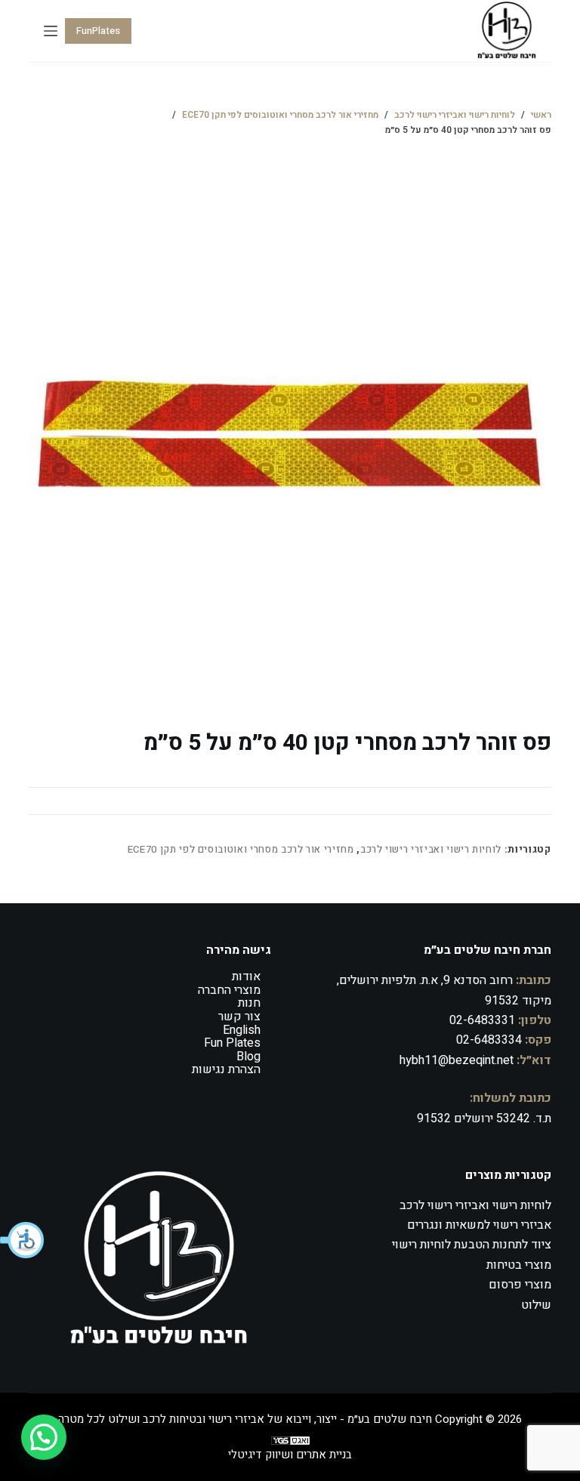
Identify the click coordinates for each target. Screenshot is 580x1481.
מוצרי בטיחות (518, 1265)
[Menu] (50, 31)
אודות (246, 976)
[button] (22, 1240)
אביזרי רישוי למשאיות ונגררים (479, 1225)
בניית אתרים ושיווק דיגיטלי (290, 1454)
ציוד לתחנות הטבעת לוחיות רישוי (471, 1245)
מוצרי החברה (229, 990)
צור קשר (239, 1016)
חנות (249, 1003)
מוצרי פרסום (520, 1285)
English (242, 1030)
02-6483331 (482, 1020)
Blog (248, 1056)
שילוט (536, 1305)
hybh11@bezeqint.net (457, 1060)
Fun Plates (232, 1043)
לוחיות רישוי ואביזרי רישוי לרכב (430, 849)
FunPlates (98, 30)
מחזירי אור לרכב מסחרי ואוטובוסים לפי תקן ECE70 (241, 849)
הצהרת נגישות (226, 1069)
